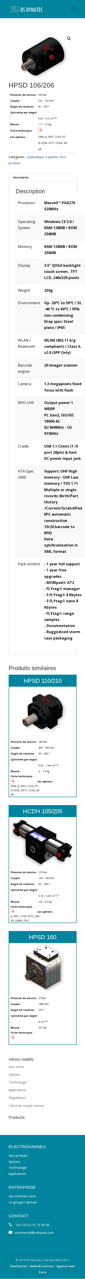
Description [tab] (21, 177)
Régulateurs (17, 1097)
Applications (17, 1090)
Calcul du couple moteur (26, 1105)
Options (14, 1074)
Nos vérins (16, 1067)
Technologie (18, 1082)
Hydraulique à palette (42, 157)
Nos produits (18, 1155)
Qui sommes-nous (22, 1196)
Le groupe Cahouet (23, 1202)
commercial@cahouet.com (34, 1232)
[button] (69, 38)
